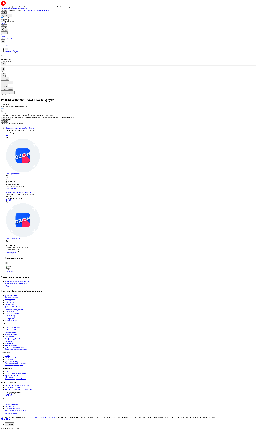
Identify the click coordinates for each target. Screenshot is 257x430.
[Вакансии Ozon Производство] (130, 156)
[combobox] (10, 59)
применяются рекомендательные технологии (40, 417)
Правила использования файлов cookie (35, 10)
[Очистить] (3, 63)
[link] (4, 30)
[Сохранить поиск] (3, 69)
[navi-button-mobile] (3, 41)
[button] (3, 35)
